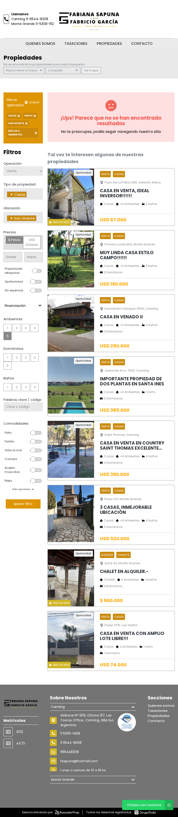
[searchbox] (29, 195)
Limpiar (34, 102)
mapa (93, 70)
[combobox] (23, 194)
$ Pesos (14, 240)
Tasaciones (75, 43)
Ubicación (11, 208)
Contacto (142, 43)
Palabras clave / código (22, 399)
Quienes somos (40, 43)
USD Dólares (32, 242)
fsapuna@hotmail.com (79, 761)
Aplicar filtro (23, 504)
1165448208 (69, 752)
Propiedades (109, 43)
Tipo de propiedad (19, 184)
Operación (12, 163)
